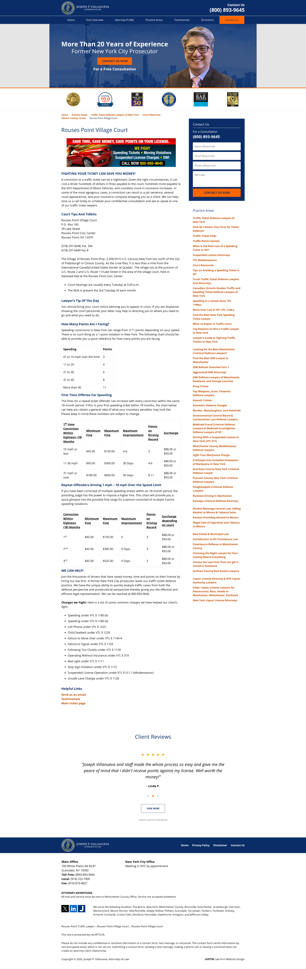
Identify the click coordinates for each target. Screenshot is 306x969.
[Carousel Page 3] (157, 796)
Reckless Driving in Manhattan (212, 496)
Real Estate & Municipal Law (211, 534)
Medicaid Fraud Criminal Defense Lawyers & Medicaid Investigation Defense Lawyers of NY (214, 428)
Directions (207, 20)
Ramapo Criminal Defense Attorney (215, 501)
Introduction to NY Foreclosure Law (215, 539)
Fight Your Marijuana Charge (211, 455)
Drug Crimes (200, 386)
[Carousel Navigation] (153, 795)
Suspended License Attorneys (211, 255)
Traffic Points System (206, 241)
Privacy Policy (201, 845)
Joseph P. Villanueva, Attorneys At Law (106, 959)
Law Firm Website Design (225, 959)
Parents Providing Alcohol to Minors (216, 517)
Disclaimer (220, 845)
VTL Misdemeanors (205, 260)
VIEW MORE (153, 808)
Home (71, 20)
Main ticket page (73, 703)
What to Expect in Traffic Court (212, 324)
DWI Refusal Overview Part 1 (211, 367)
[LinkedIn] (73, 908)
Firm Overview (94, 20)
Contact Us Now (115, 61)
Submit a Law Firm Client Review (153, 819)
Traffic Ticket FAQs (204, 236)
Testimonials (182, 20)
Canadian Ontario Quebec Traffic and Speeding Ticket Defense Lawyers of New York (216, 292)
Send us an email (73, 694)
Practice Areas (154, 20)
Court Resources (203, 265)
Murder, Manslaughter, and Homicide (217, 410)
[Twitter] (65, 908)
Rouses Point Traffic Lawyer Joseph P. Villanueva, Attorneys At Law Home (85, 8)
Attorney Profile (124, 20)
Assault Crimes (202, 400)
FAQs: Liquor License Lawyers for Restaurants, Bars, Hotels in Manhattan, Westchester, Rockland (215, 591)
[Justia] (81, 908)
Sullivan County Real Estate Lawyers (216, 571)
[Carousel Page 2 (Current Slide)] (153, 796)
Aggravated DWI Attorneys (209, 372)
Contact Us (232, 20)
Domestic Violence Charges (210, 405)
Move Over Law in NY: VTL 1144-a (213, 310)
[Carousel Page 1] (148, 796)
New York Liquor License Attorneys (215, 600)
